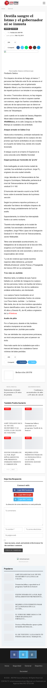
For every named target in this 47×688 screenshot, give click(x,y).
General (7, 28)
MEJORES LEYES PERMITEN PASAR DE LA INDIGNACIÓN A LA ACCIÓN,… (28, 607)
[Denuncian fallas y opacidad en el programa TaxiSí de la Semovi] (34, 414)
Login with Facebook (25, 490)
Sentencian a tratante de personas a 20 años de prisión (12, 392)
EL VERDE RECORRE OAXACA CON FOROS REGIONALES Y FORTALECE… (28, 617)
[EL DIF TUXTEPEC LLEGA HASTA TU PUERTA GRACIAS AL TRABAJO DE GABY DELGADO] (9, 637)
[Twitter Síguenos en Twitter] (23, 654)
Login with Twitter (24, 499)
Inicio (7, 666)
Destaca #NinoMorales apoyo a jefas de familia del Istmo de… (28, 626)
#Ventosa (13, 313)
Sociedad (23, 671)
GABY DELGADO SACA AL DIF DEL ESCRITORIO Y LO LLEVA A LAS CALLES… (28, 577)
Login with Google (25, 495)
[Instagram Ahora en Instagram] (32, 654)
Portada (14, 28)
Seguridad (17, 666)
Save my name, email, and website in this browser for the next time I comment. (24, 544)
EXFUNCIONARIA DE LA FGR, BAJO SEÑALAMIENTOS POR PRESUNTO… (29, 596)
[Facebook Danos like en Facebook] (14, 654)
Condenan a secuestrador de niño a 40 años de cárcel (34, 392)
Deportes (38, 666)
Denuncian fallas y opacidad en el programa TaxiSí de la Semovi (27, 586)
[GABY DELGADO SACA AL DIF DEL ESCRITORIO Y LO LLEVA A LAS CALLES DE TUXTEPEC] (13, 414)
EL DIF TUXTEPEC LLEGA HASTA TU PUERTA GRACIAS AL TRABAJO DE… (29, 636)
